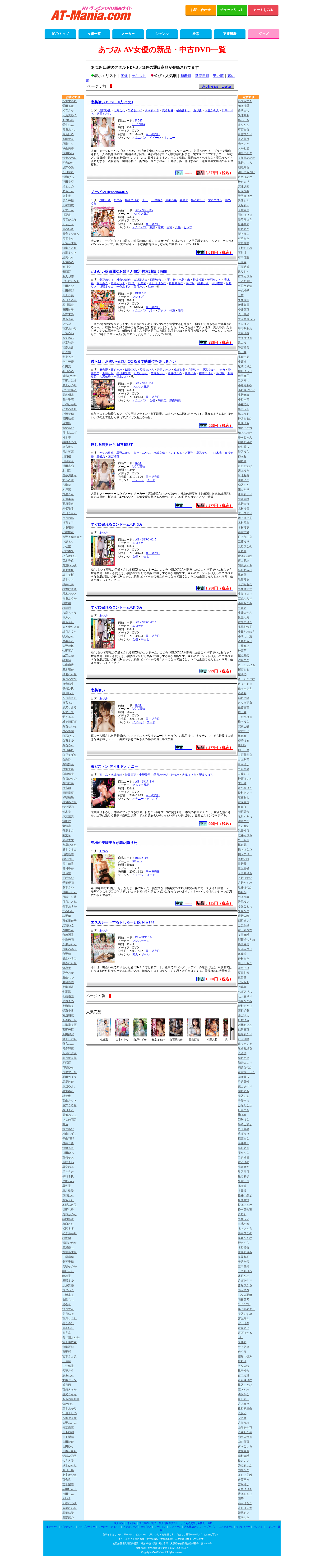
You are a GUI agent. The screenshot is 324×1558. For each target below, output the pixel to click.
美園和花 (243, 1257)
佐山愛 (242, 712)
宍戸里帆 (243, 726)
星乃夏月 (243, 1171)
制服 (152, 227)
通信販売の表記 (147, 1523)
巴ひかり (243, 925)
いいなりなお (70, 281)
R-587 (138, 120)
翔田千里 (243, 750)
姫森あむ (68, 1129)
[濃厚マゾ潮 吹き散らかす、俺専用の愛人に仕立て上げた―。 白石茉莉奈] (176, 1035)
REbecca (137, 861)
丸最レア (243, 1219)
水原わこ (68, 1290)
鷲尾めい (243, 1512)
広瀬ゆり (243, 1133)
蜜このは (68, 1323)
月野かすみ (245, 882)
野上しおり (69, 1039)
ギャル (145, 954)
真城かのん (69, 1214)
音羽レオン (164, 369)
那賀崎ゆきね (246, 939)
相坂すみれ (69, 101)
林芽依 (66, 1096)
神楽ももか (245, 418)
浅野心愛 (68, 167)
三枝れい (243, 646)
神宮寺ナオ (245, 778)
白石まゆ (68, 740)
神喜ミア (68, 522)
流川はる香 (245, 1508)
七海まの (68, 1001)
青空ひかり (245, 134)
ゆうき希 (68, 1460)
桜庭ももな (69, 612)
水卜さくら (245, 1228)
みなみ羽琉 (245, 1295)
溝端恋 (66, 1304)
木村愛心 (243, 522)
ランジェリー (243, 1526)
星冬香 (66, 1186)
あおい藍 (68, 120)
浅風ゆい (68, 153)
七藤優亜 (68, 996)
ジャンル (162, 34)
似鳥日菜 (243, 1029)
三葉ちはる (245, 1271)
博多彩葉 (68, 1048)
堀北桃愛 (68, 1190)
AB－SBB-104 (144, 383)
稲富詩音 (68, 342)
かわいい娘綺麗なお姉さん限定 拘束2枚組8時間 (129, 271)
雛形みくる (69, 1115)
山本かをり (69, 1451)
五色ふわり (245, 598)
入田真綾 (243, 314)
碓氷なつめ (69, 376)
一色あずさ (123, 286)
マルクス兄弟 (140, 213)
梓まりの (68, 186)
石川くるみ (69, 300)
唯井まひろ (245, 835)
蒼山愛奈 (68, 139)
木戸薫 (66, 489)
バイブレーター (87, 1526)
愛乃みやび (160, 774)
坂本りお (68, 579)
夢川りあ (68, 1470)
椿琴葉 (66, 916)
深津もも (68, 1148)
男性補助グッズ (192, 1526)
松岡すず (68, 1228)
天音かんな (69, 219)
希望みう (68, 1370)
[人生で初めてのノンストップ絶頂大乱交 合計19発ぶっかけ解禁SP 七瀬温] (104, 1035)
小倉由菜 (243, 357)
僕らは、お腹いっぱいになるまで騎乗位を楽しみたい (133, 361)
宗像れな (68, 1375)
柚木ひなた (69, 1465)
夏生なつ (68, 977)
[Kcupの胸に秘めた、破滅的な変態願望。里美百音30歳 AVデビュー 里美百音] (194, 1035)
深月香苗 (68, 1309)
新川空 (66, 267)
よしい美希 (245, 1475)
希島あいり (245, 494)
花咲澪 (66, 1062)
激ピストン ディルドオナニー (114, 766)
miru (240, 1337)
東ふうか (68, 191)
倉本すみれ (245, 556)
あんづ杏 (68, 276)
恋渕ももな (245, 584)
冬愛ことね (245, 906)
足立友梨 (243, 191)
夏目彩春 (243, 972)
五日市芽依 (245, 286)
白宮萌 (66, 788)
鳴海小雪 (68, 1010)
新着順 (186, 76)
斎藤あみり (245, 641)
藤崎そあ (68, 1157)
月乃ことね (69, 901)
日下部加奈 (245, 537)
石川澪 (242, 252)
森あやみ (243, 1389)
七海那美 (68, 1006)
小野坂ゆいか (246, 390)
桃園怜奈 (243, 1370)
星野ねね (68, 1181)
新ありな (243, 233)
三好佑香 (68, 1366)
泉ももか (68, 319)
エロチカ (138, 543)
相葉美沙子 (69, 115)
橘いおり (68, 859)
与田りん (68, 1493)
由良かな (243, 1470)
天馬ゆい (243, 901)
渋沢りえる (69, 707)
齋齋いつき (69, 565)
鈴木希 (66, 811)
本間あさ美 (69, 1205)
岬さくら (243, 1242)
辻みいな (68, 911)
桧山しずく (69, 1133)
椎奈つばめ (132, 200)
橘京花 (242, 845)
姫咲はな (243, 1119)
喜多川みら (69, 475)
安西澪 (66, 271)
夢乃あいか (245, 1465)
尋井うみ (68, 1143)
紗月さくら (69, 631)
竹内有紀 (243, 826)
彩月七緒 (243, 698)
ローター (103, 1526)
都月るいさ (245, 920)
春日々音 (68, 1110)
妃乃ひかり (141, 373)
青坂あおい (69, 129)
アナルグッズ (130, 1526)
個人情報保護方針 (168, 1523)
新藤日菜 (68, 792)
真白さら (68, 1223)
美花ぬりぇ (106, 279)
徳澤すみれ (104, 113)
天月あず (243, 205)
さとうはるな (157, 283)
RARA (66, 1498)
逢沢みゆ (243, 110)
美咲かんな (245, 1238)
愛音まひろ (215, 200)
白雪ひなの (69, 778)
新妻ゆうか (69, 1020)
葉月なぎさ (69, 1053)
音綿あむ (68, 428)
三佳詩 (66, 1361)
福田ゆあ (68, 1152)
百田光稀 (243, 1375)
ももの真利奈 (70, 1399)
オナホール (52, 1526)
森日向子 (243, 1399)
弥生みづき (245, 1437)
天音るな (68, 238)
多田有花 (243, 840)
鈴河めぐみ (69, 802)
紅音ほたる (175, 373)
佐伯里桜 (68, 570)
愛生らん (68, 124)
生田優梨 (68, 290)
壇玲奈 (66, 873)
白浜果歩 (68, 769)
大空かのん (212, 110)
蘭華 (241, 1498)
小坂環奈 (68, 527)
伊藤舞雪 (243, 304)
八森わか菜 (245, 1432)
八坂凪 (242, 1413)
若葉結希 (68, 1512)
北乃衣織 (68, 480)
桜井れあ (68, 584)
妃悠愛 (142, 283)
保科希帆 (68, 1176)
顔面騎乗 (175, 400)
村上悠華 (243, 1347)
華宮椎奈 (68, 447)
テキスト (139, 76)
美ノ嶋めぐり (246, 1309)
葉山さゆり (245, 1086)
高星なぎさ (69, 845)
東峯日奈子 (69, 920)
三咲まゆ (68, 1280)
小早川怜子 (245, 627)
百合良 (66, 1479)
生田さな (68, 286)
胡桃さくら (245, 565)
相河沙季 (243, 106)
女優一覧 (94, 34)
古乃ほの (243, 1162)
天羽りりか (245, 196)
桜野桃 (66, 603)
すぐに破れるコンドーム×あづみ (117, 524)
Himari (242, 1114)
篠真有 (242, 736)
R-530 (138, 705)
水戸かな (243, 1276)
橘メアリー (245, 854)
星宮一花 (243, 1181)
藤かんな (243, 1152)
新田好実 (68, 1034)
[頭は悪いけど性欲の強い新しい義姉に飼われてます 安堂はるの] (158, 1035)
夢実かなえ (69, 1475)
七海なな (119, 110)
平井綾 (171, 279)
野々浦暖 (243, 1039)
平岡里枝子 (245, 1124)
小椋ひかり (69, 404)
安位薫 (242, 1418)
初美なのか (245, 1067)
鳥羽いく (68, 925)
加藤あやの (245, 442)
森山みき (102, 283)
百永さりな (245, 1380)
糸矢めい (68, 338)
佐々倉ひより (70, 627)
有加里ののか (246, 158)
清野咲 (66, 821)
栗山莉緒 (243, 560)
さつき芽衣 (245, 702)
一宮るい (68, 333)
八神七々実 (69, 1418)
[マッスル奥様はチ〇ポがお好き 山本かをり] (122, 1035)
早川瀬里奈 (123, 373)
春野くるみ (69, 1105)
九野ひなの (245, 546)
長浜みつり (245, 949)
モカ (145, 200)
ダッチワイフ (68, 1526)
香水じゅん (245, 437)
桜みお (66, 617)
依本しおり (245, 1493)
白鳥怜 (66, 759)
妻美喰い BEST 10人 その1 (112, 102)
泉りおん (243, 271)
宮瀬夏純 (68, 1347)
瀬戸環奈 (243, 811)
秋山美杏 (68, 148)
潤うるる (68, 717)
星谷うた (68, 1171)
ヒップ (188, 227)
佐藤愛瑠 (243, 707)
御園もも (68, 1299)
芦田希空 (68, 181)
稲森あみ (68, 347)
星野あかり (158, 373)
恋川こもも (69, 513)
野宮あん (68, 1043)
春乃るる (243, 1096)
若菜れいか (69, 1508)
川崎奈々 (68, 461)
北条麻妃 (243, 1167)
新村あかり (245, 1006)
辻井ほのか (245, 887)
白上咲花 (243, 759)
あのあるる (175, 453)
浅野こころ (245, 162)
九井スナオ (245, 589)
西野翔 (189, 453)
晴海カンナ (118, 283)
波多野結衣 (245, 1048)
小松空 (66, 546)
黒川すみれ (245, 570)
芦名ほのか (245, 177)
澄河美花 (243, 802)
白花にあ (68, 783)
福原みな (243, 1138)
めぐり (242, 1351)
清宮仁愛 (243, 532)
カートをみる (263, 10)
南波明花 (68, 1015)
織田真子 (243, 376)
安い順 (218, 76)
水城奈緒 (159, 453)
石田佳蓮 (243, 257)
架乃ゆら (243, 451)
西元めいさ (245, 1025)
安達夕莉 (243, 186)
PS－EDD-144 (144, 937)
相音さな (68, 110)
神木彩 (242, 456)
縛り (152, 310)
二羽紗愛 (243, 1157)
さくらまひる (246, 664)
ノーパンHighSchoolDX (109, 192)
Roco (151, 286)
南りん (103, 774)
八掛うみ (243, 1422)
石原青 (242, 262)
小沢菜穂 (68, 413)
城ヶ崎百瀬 (69, 721)
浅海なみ (68, 177)
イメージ (155, 137)
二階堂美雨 (69, 1025)
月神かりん (69, 892)
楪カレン (243, 1460)
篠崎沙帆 (68, 688)
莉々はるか (245, 1503)
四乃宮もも (69, 698)
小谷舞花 (68, 532)
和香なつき (69, 1503)
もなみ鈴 (243, 1366)
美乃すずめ (245, 1313)
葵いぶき (243, 120)
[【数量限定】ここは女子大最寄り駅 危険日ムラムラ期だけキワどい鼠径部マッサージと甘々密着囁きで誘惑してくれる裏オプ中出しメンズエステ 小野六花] (212, 1035)
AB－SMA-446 (144, 781)
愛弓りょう (245, 219)
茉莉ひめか (69, 1242)
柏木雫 (66, 437)
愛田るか (68, 106)
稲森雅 (66, 352)
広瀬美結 (243, 1129)
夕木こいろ (245, 1446)
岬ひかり (68, 1271)
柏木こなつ (245, 428)
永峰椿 (242, 953)
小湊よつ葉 (245, 636)
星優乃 (101, 456)
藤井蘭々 (243, 1143)
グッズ (264, 34)
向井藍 (242, 1342)
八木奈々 (243, 1403)
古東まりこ (245, 622)
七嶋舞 (242, 987)
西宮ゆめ (243, 1015)
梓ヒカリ (243, 181)
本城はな (68, 1195)
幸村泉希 (243, 1456)
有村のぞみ (245, 248)
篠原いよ (68, 693)
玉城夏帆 (243, 868)
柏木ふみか (245, 432)
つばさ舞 (243, 897)
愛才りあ (243, 115)
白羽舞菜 (68, 764)
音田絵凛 (68, 418)
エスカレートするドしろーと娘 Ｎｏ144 (122, 922)
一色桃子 (243, 290)
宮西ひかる (245, 1332)
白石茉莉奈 (245, 754)
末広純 (242, 783)
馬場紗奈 (68, 1081)
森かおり (68, 1403)
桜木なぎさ (69, 589)
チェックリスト (232, 10)
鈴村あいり (245, 792)
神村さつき (69, 442)
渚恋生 (66, 968)
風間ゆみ (105, 110)
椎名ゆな (243, 721)
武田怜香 (243, 830)
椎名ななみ (69, 674)
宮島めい (243, 1328)
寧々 (136, 453)
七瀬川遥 (68, 987)
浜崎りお (108, 373)
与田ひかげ (69, 1489)
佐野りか (68, 655)
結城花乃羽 (69, 1456)
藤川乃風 (243, 1148)
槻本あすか (69, 906)
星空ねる (68, 1167)
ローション (160, 1526)
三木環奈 (68, 669)
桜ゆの (242, 674)
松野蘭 (66, 1238)
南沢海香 (243, 1290)
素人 (135, 954)
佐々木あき (245, 683)
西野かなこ (157, 279)
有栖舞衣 (243, 243)
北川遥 (66, 470)
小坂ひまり (245, 593)
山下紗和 (68, 1432)
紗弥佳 (66, 660)
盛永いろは (69, 958)
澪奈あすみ (69, 1252)
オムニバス (139, 137)
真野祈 (242, 1214)
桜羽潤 (66, 608)
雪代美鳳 (243, 1451)
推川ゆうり (245, 371)
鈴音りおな (176, 283)
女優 (178, 227)
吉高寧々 (243, 1479)
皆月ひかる (245, 1285)
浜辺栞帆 (243, 1081)
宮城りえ (243, 1318)
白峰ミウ (243, 773)
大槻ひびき (189, 774)
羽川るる (68, 371)
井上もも (68, 357)
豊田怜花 (68, 930)
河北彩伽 (243, 475)
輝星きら (68, 494)
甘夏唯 (66, 214)
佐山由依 (68, 664)
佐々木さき (245, 688)
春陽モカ (243, 1100)
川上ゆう (243, 470)
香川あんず (69, 432)
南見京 (66, 1332)
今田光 (66, 366)
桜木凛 (217, 453)
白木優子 (243, 764)
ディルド (152, 798)
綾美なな (68, 257)
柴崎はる (243, 740)
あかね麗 (243, 148)
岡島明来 (68, 394)
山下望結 (68, 1437)
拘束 (172, 310)
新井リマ (243, 224)
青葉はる (68, 134)
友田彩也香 (245, 930)
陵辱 (181, 310)
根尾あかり (245, 1034)
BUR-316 (140, 293)
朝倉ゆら (68, 162)
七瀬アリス (245, 991)
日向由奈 (243, 1110)
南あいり (68, 1328)
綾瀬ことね (69, 248)
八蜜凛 (242, 1053)
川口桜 (66, 456)
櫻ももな (68, 622)
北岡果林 (243, 499)
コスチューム (226, 1526)
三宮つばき (245, 717)
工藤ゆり (243, 541)
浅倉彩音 (167, 110)
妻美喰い (98, 690)
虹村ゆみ (243, 1020)
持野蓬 (242, 1361)
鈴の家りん (245, 788)
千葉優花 (68, 882)
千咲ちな (68, 878)
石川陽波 (68, 304)
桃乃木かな (245, 1385)
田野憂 (242, 863)
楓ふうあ (243, 413)
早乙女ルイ (135, 110)
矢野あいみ (69, 1422)
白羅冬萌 (243, 769)
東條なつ (243, 911)
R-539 (138, 463)
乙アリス (243, 380)
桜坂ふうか (69, 598)
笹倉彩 (242, 693)
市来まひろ (245, 276)
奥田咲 (242, 352)
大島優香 (243, 333)
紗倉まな (243, 660)
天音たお (68, 224)
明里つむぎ (245, 153)
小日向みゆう (246, 631)
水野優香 (243, 1247)
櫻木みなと (69, 593)
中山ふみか (245, 963)
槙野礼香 (68, 1209)
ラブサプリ (210, 1526)
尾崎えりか (245, 366)
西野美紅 (68, 1029)
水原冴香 (68, 1285)
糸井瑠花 (243, 300)
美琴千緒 (68, 1261)
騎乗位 (162, 400)
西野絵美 (243, 1010)
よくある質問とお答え (193, 1523)
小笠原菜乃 (69, 390)
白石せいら (69, 726)
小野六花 (243, 399)
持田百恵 (130, 774)
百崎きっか (69, 1389)
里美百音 (68, 641)
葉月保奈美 (69, 1058)
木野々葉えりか (72, 537)
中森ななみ (69, 963)
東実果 (66, 196)
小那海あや (245, 385)
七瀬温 (66, 991)
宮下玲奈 (243, 1323)
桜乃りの (243, 655)
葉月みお (139, 286)
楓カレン (243, 409)
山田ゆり (68, 1446)
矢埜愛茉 (68, 1427)
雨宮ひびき (245, 214)
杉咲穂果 (68, 797)
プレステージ (140, 940)
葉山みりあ (69, 1100)
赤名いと (243, 143)
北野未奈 (243, 503)
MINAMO (244, 1304)
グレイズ (138, 296)
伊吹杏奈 (217, 283)
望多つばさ (206, 774)
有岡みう (243, 238)
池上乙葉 (68, 295)
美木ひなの (245, 1233)
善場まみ (68, 830)
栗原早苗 (68, 503)
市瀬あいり (69, 328)
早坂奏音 (68, 1091)
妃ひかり (243, 489)
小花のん (243, 404)
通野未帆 (243, 916)
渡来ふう (243, 1517)
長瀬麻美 (243, 944)
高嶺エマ (68, 840)
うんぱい (243, 323)
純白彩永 (68, 1219)
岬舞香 (66, 1276)
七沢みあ (243, 982)
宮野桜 (66, 1351)
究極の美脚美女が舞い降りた (114, 843)
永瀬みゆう (69, 949)
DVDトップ (60, 34)
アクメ (162, 310)
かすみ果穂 (106, 453)
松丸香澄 (243, 1200)
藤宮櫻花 (113, 456)
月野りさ (105, 200)
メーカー (128, 34)
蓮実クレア (245, 1043)
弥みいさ (68, 229)
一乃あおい (245, 281)
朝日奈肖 (68, 172)
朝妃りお (243, 167)
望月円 (66, 1385)
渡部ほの (68, 1517)
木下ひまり (245, 513)
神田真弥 (68, 466)
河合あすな (245, 466)
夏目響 (242, 977)
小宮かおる (69, 556)
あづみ (197, 110)
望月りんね (69, 1318)
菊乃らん (243, 484)
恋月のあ (68, 518)
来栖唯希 (68, 508)
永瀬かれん (69, 944)
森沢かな (243, 1394)
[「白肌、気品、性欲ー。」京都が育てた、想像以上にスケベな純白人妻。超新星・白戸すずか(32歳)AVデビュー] (140, 1035)
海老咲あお (245, 328)
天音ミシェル (70, 233)
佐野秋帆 (68, 646)
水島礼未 (184, 279)
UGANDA (138, 124)
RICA (131, 283)
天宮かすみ (69, 243)
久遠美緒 (68, 499)
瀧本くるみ (69, 849)
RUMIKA (156, 200)
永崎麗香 (68, 935)
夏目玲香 (68, 982)
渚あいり (243, 968)
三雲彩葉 (68, 1257)
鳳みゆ (242, 342)
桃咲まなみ (106, 286)
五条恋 (242, 608)
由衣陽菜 (243, 1441)
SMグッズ (146, 1526)
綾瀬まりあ (69, 252)
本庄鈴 (242, 1186)
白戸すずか (69, 754)
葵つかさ (243, 124)
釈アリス (68, 712)
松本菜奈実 (245, 1209)
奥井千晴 (68, 399)
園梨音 (66, 835)
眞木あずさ (152, 110)
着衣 (161, 227)
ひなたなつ (245, 1105)
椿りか (242, 892)
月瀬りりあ (245, 873)
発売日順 (202, 76)
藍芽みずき (245, 101)
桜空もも (243, 669)
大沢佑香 (105, 376)
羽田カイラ (69, 1077)
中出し (145, 556)
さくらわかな (246, 679)
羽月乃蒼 (243, 1091)
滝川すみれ (245, 816)
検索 (196, 34)
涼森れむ (243, 797)
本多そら (68, 1200)
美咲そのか (69, 1266)
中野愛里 (145, 774)
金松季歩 (243, 447)
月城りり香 (69, 897)
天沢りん (68, 210)
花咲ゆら (68, 1067)
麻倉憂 (184, 200)
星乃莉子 (243, 1176)
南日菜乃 (243, 1299)
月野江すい (245, 878)
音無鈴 (66, 423)
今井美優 (68, 361)
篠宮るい (68, 702)
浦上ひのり (69, 385)
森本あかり (69, 1408)
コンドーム (175, 1526)
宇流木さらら (246, 319)
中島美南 (68, 939)
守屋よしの (69, 1413)
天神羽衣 (68, 205)
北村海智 (243, 508)
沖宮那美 (243, 347)
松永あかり (69, 1233)
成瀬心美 (171, 200)
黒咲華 (242, 574)
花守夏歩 (243, 1077)
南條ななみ (245, 1001)
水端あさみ (245, 1252)
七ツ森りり (245, 996)
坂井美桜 (68, 574)
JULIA (242, 745)
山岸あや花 (245, 1427)
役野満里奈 (245, 1408)
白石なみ (68, 736)
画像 (124, 76)
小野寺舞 (243, 394)
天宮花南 (243, 210)
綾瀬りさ (203, 283)
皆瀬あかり (245, 1280)
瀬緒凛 (66, 826)
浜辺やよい (69, 1086)
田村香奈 (68, 868)
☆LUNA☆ (140, 279)
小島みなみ (245, 603)
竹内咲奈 (68, 854)
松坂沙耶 (198, 279)
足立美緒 (68, 200)
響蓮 (65, 1124)
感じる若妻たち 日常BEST (112, 444)
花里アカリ (69, 1072)
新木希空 (243, 229)
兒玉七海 (243, 617)
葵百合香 (243, 129)
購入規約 (131, 1523)
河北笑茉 (68, 451)
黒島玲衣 (243, 579)
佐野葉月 (68, 650)
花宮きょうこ (246, 1072)
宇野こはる (69, 380)
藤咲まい (68, 1162)
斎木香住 (68, 560)
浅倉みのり (69, 158)
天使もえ (243, 200)
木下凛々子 (245, 518)
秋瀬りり (68, 143)
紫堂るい (243, 731)
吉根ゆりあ (245, 1489)
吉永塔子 (243, 1484)
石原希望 (243, 267)
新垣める (68, 262)
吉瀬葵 (66, 484)
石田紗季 (68, 309)
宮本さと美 (69, 1356)
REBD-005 (141, 858)
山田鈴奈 (68, 1441)
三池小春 (243, 1223)
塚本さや (68, 887)
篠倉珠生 (68, 683)
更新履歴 (229, 34)
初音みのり (245, 1062)
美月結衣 (68, 1313)
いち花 (66, 323)
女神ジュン (69, 1380)
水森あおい (121, 376)
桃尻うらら (69, 1394)
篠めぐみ (116, 369)
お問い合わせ (201, 10)
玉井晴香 (68, 863)
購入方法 (119, 1523)
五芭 (241, 295)
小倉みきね (69, 409)
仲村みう (243, 958)
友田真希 (243, 935)
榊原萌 (242, 650)
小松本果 (68, 551)
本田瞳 (242, 1190)
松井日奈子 (245, 1195)
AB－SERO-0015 (145, 539)
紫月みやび (69, 679)
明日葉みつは (246, 172)
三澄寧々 (68, 1295)
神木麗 (242, 461)
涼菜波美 (68, 816)
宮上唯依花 (69, 1342)
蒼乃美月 (243, 139)
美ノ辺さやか (70, 1337)
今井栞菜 (243, 309)
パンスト (258, 1526)
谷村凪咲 (243, 859)
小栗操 (242, 361)
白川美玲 (68, 750)
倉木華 (242, 551)
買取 (210, 1523)
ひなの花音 (69, 1119)
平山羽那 (68, 1138)
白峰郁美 (68, 773)
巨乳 (169, 227)
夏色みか (68, 972)
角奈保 (242, 807)
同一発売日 (153, 134)
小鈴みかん (245, 612)
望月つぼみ (245, 1356)
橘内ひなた (245, 849)
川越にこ (243, 480)
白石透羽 (68, 731)
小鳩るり (68, 541)
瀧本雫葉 (243, 821)
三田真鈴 (243, 1266)
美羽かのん (214, 279)
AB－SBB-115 (144, 210)
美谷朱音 (243, 1261)
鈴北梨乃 (68, 807)
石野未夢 (68, 314)
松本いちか (245, 1205)
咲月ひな (68, 636)
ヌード (151, 480)
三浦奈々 (68, 1247)
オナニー (169, 137)
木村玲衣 (243, 527)
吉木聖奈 (68, 1484)
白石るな (68, 745)
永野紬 (66, 953)
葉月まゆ (243, 1058)
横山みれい (183, 110)
